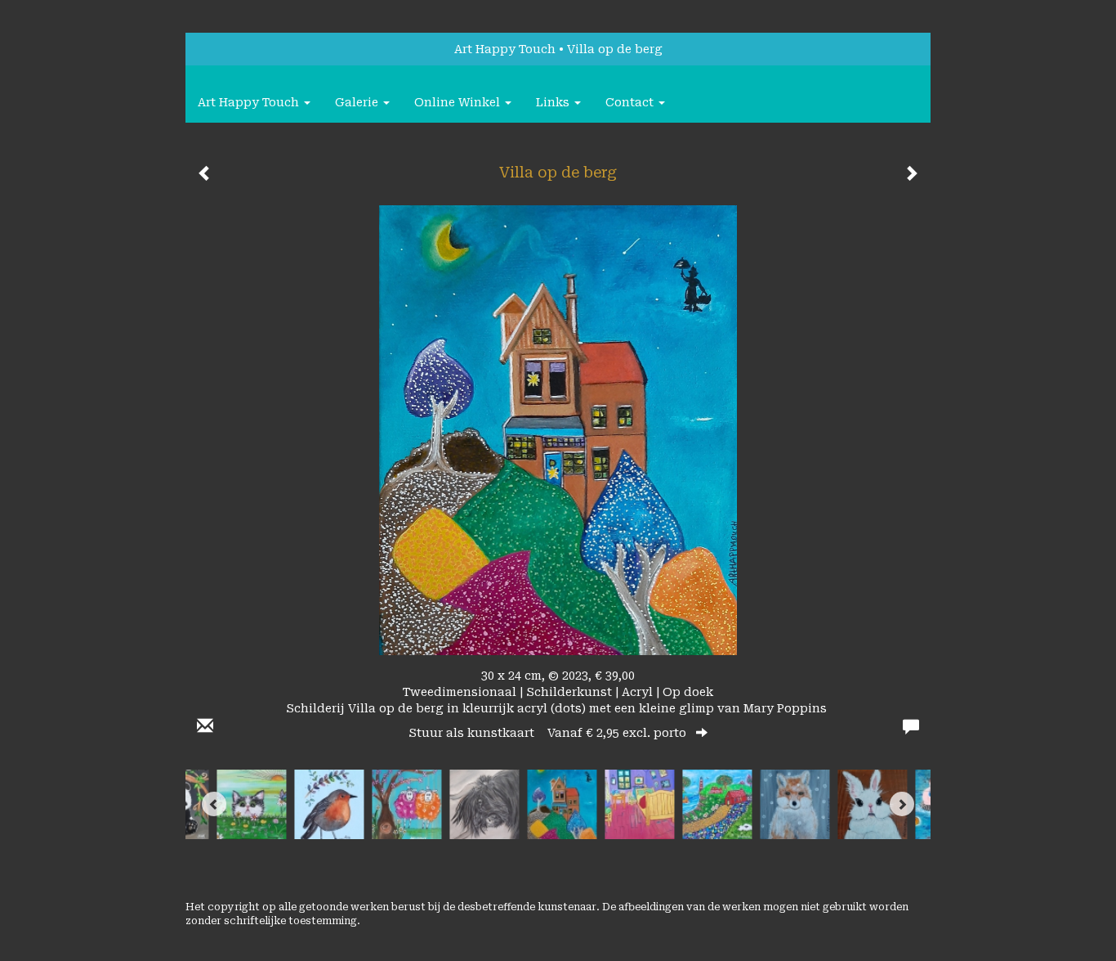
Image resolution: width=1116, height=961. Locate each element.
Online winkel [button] (458, 102)
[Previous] (214, 804)
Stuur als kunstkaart (547, 732)
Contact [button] (631, 102)
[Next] (902, 804)
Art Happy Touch (505, 49)
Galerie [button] (358, 102)
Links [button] (554, 102)
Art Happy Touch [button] (250, 102)
